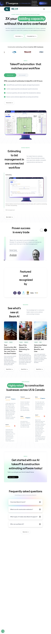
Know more (9, 102)
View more (26, 532)
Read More (9, 369)
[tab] (10, 75)
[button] (44, 9)
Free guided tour (31, 36)
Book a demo (13, 477)
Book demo (19, 36)
